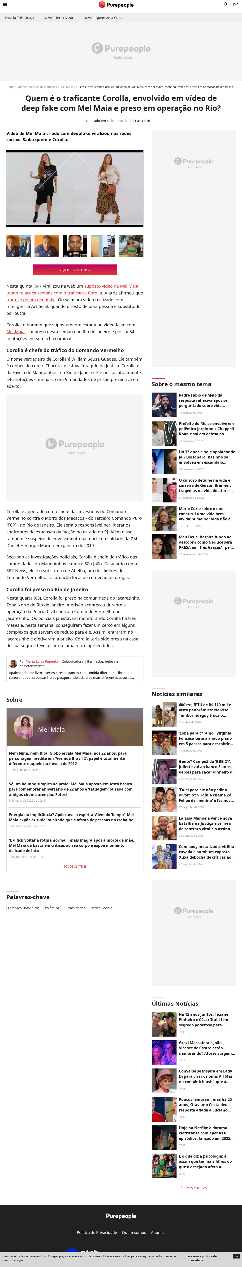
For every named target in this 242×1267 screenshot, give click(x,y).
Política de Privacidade (97, 1232)
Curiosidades (75, 908)
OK (236, 1256)
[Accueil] (116, 4)
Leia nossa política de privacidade (201, 1258)
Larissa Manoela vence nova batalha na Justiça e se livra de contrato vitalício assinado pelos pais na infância (207, 826)
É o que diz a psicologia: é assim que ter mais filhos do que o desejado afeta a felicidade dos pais (205, 1164)
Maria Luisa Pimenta (42, 661)
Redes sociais (101, 908)
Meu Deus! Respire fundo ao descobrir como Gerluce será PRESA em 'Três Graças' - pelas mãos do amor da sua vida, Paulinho (207, 547)
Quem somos (134, 1232)
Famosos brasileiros (23, 908)
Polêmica (52, 908)
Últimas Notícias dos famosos (37, 87)
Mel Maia (66, 87)
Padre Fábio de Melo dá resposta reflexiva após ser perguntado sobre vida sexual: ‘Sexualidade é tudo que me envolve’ (204, 406)
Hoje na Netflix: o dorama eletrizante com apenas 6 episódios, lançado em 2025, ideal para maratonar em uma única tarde (205, 1138)
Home (10, 87)
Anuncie (158, 1232)
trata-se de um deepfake (31, 300)
